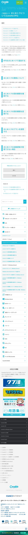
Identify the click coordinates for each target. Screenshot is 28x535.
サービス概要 (5, 482)
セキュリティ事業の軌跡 (6, 516)
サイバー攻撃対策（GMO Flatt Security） (9, 514)
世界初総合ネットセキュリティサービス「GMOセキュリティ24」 (13, 504)
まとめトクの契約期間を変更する (12, 35)
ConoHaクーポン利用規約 (7, 454)
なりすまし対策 (22, 514)
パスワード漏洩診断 (5, 507)
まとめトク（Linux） (13, 8)
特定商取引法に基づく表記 (7, 466)
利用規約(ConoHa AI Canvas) (8, 459)
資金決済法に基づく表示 (7, 468)
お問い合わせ (5, 473)
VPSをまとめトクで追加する (11, 28)
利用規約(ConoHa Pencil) (7, 461)
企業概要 (4, 480)
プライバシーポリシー (6, 475)
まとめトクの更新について (10, 31)
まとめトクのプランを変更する (11, 37)
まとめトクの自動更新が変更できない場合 (14, 40)
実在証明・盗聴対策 (5, 510)
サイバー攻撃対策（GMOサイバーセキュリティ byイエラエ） (13, 512)
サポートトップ (4, 7)
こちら (17, 70)
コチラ (18, 55)
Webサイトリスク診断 (15, 507)
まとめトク (5, 8)
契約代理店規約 (5, 463)
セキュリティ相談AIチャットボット (8, 509)
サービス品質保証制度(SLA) (8, 470)
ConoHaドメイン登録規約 (7, 450)
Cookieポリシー (5, 477)
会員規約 (4, 447)
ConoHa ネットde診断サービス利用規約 (10, 457)
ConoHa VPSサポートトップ (14, 7)
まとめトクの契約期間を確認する (12, 33)
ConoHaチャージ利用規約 (7, 452)
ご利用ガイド (23, 7)
